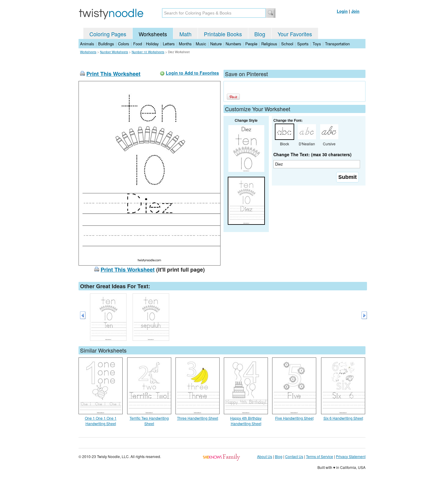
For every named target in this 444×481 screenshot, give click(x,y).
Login (342, 11)
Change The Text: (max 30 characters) (312, 154)
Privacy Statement (350, 456)
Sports (303, 44)
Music (201, 44)
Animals (87, 44)
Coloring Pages (107, 34)
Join (355, 11)
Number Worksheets (114, 52)
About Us (264, 456)
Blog (259, 34)
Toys (317, 44)
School (287, 44)
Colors (123, 44)
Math (185, 34)
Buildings (106, 44)
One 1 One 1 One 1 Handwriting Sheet (101, 420)
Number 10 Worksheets (148, 52)
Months (185, 44)
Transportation (337, 44)
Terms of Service (319, 456)
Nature (216, 44)
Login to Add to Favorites (192, 73)
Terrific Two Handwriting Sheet (149, 420)
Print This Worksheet (113, 74)
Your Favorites (295, 34)
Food (137, 44)
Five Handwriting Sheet (294, 418)
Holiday (152, 44)
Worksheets (153, 34)
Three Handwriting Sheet (197, 418)
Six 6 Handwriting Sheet (343, 418)
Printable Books (223, 34)
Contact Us (294, 456)
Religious (269, 44)
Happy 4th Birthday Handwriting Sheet (246, 420)
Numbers (233, 44)
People (251, 44)
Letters (169, 44)
